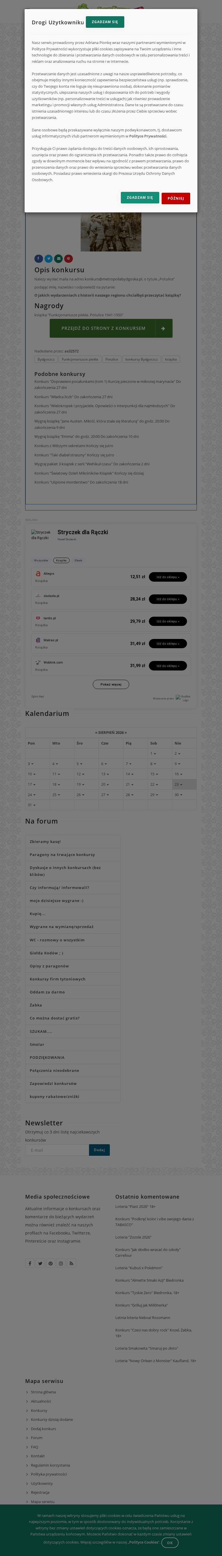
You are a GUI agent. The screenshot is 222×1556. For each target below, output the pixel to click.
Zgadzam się (105, 21)
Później (176, 198)
